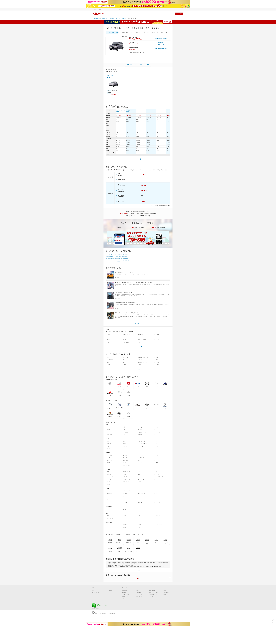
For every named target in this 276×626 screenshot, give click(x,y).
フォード (125, 457)
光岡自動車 (125, 432)
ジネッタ (125, 476)
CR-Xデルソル (110, 359)
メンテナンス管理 (125, 594)
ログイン (180, 13)
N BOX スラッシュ (127, 334)
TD (140, 524)
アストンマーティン (127, 471)
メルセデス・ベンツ (111, 446)
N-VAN (140, 364)
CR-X (157, 357)
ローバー (158, 474)
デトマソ (158, 493)
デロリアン (125, 460)
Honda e (141, 359)
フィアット (141, 491)
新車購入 (137, 590)
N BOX (108, 334)
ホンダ (140, 427)
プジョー (125, 502)
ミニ (157, 446)
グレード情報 (139, 64)
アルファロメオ (110, 491)
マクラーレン (142, 479)
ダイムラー (158, 471)
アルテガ (109, 448)
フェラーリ (158, 491)
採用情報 (164, 594)
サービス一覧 (94, 613)
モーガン (109, 479)
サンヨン (158, 515)
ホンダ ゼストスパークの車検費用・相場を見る (116, 256)
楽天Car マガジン (125, 596)
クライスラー (126, 455)
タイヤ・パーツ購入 (139, 594)
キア (140, 515)
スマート (158, 441)
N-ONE (157, 334)
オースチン (158, 479)
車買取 (125, 32)
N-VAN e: (158, 364)
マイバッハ (125, 446)
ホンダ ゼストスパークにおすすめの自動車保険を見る (118, 261)
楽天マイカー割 (125, 598)
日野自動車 (158, 432)
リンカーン (109, 460)
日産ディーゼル (142, 432)
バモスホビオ (126, 342)
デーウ (124, 515)
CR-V (108, 357)
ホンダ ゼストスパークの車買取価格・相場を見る (117, 254)
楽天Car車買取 (152, 590)
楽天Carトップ (97, 18)
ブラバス (141, 446)
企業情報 (164, 590)
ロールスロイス (110, 476)
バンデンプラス (126, 479)
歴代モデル (129, 64)
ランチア (125, 493)
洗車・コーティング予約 (153, 592)
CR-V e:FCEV (126, 357)
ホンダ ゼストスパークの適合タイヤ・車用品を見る (117, 258)
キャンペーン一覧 (95, 592)
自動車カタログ (139, 596)
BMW (124, 441)
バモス (108, 342)
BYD (108, 524)
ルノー (140, 502)
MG (140, 481)
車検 (138, 32)
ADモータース (110, 518)
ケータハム (141, 476)
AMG (108, 441)
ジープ (124, 462)
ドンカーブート (159, 524)
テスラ (108, 462)
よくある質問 (109, 590)
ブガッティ (158, 502)
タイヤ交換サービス (153, 594)
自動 (164, 32)
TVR (108, 471)
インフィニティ (126, 465)
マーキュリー (159, 457)
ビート (140, 342)
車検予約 (124, 592)
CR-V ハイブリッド (143, 357)
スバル (140, 429)
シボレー (158, 455)
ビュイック (109, 457)
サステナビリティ (112, 613)
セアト (124, 527)
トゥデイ (158, 339)
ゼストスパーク (110, 75)
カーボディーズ (159, 476)
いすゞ (124, 429)
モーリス (109, 481)
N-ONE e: (109, 337)
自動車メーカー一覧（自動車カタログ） (109, 18)
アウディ (109, 443)
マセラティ (109, 493)
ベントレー (109, 474)
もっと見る (137, 158)
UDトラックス (126, 434)
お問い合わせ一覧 (102, 613)
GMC (157, 462)
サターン (141, 455)
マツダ (108, 429)
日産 (124, 427)
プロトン (125, 524)
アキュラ (158, 434)
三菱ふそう (109, 434)
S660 (140, 337)
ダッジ (140, 462)
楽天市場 (180, 9)
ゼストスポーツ (142, 339)
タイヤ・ (151, 32)
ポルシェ (158, 443)
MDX (108, 362)
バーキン (109, 527)
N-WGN (125, 337)
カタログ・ (112, 32)
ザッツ (108, 339)
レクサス (141, 434)
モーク (108, 484)
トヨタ (108, 427)
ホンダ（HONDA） (122, 18)
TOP (93, 590)
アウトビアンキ (126, 491)
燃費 (148, 64)
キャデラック (110, 455)
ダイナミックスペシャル (119, 111)
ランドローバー (126, 474)
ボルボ (124, 509)
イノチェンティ (126, 496)
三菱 (157, 427)
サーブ (108, 509)
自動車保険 (151, 596)
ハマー (108, 465)
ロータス (141, 474)
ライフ (157, 342)
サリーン (141, 460)
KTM (140, 527)
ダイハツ (109, 432)
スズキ (157, 429)
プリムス (158, 460)
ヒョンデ (109, 515)
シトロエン (109, 502)
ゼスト (124, 339)
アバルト (109, 496)
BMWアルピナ (142, 441)
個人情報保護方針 (166, 592)
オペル (124, 443)
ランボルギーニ (142, 493)
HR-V (157, 359)
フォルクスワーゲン (143, 443)
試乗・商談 (124, 590)
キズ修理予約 (138, 592)
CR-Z (124, 359)
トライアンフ (126, 481)
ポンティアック (142, 457)
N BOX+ (141, 334)
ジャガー (141, 471)
